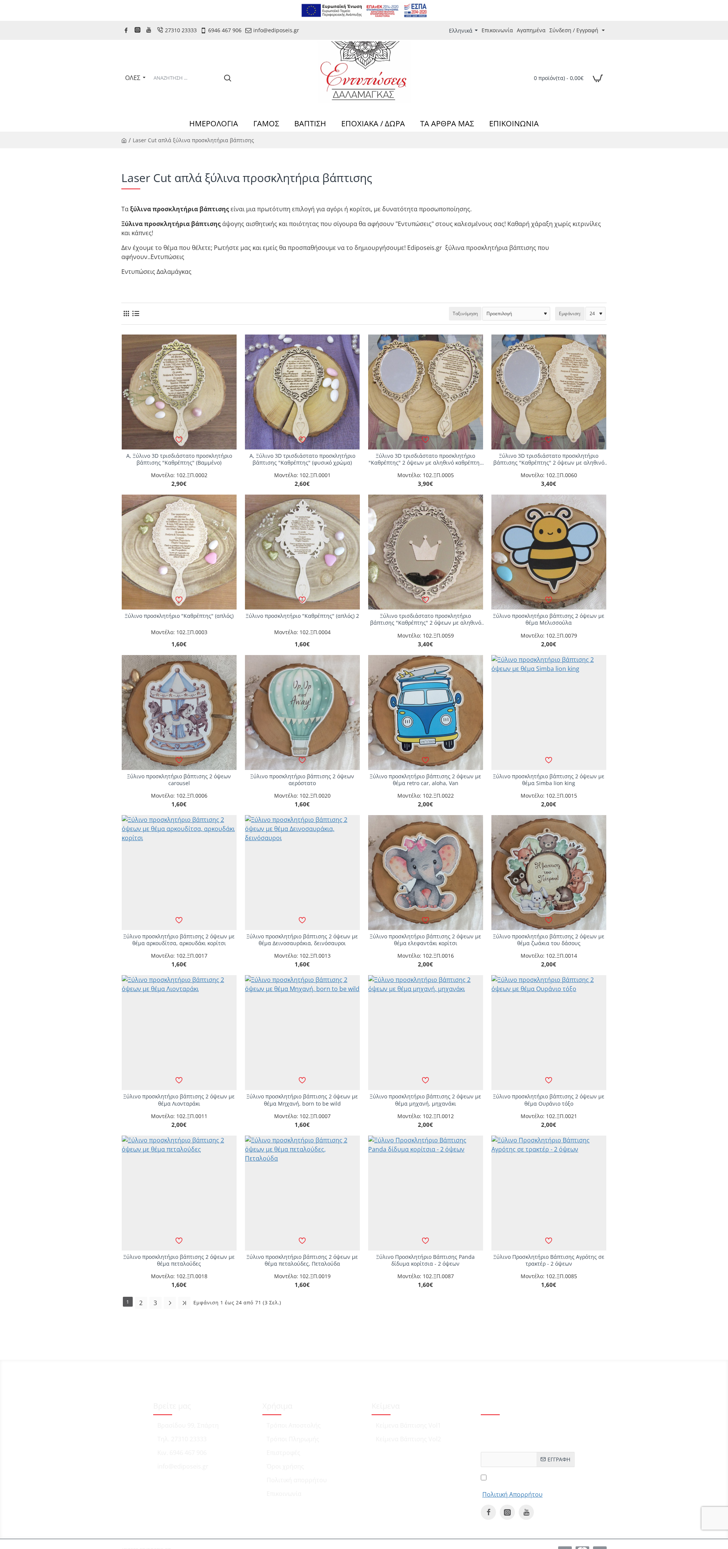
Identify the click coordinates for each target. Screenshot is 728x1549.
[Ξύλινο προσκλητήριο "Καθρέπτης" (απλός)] (179, 552)
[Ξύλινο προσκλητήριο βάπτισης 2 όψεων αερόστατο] (302, 712)
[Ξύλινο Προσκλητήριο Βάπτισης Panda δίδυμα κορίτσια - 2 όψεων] (425, 1193)
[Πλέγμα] (126, 313)
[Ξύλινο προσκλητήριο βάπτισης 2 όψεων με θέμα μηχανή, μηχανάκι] (425, 1032)
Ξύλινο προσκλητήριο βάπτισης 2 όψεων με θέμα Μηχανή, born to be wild (302, 1100)
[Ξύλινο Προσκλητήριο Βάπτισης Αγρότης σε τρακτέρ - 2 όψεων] (548, 1193)
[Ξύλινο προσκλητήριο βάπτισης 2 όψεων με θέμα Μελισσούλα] (548, 552)
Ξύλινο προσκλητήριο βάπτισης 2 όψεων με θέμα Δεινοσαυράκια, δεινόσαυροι (302, 940)
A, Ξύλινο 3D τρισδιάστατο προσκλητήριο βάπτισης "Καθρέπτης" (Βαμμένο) (179, 459)
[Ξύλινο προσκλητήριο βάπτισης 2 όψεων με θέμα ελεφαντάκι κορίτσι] (425, 872)
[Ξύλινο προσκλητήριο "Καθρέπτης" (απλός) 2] (302, 552)
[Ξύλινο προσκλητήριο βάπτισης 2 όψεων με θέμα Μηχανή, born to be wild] (302, 1032)
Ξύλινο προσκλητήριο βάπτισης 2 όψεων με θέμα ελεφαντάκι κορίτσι (425, 940)
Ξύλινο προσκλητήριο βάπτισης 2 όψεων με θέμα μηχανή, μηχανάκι (425, 1100)
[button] (179, 439)
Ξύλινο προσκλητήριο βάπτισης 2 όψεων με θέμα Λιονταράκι (179, 1100)
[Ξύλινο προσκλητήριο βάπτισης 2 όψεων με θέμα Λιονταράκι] (179, 1032)
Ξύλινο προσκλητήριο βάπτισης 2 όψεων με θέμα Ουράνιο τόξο (548, 1100)
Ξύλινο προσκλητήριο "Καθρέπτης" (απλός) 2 (302, 616)
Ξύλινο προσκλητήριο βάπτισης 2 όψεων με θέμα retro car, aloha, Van (425, 780)
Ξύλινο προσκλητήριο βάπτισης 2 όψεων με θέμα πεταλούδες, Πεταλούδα (302, 1260)
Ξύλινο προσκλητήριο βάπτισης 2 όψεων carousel (179, 780)
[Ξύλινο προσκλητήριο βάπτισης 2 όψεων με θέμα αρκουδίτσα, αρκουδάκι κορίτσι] (179, 872)
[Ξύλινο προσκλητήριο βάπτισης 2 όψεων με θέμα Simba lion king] (548, 712)
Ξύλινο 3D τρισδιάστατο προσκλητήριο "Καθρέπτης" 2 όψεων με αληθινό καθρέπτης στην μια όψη (425, 459)
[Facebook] (127, 30)
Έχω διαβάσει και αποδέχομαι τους (512, 1485)
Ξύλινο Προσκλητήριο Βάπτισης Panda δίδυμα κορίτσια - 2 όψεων (425, 1260)
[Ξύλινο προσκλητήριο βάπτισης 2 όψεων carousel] (179, 712)
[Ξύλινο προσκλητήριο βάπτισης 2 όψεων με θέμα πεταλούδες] (179, 1193)
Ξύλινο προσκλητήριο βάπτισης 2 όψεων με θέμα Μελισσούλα (548, 619)
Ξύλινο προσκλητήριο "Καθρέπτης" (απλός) (179, 616)
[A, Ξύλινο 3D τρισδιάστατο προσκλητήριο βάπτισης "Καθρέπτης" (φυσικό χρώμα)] (302, 392)
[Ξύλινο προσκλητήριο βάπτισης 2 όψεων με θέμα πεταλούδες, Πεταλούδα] (302, 1193)
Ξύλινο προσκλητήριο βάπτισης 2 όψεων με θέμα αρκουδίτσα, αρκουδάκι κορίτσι (179, 940)
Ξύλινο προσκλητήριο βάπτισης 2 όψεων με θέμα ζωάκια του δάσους (548, 940)
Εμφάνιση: (570, 313)
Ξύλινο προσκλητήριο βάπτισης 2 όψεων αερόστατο (302, 780)
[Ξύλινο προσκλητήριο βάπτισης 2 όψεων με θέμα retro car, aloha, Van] (425, 712)
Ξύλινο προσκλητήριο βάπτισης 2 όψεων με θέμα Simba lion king (548, 780)
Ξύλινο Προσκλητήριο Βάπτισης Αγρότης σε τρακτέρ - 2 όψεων (548, 1260)
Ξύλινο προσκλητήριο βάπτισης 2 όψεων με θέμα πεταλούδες (179, 1260)
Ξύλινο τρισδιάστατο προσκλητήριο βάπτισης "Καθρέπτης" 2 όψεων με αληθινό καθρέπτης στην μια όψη (425, 620)
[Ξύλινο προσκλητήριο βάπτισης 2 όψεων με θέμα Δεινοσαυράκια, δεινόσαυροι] (302, 872)
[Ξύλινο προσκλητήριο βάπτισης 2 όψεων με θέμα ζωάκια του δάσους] (548, 872)
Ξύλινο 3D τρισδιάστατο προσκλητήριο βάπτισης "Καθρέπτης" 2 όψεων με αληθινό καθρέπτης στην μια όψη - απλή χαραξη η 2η (548, 459)
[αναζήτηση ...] (227, 77)
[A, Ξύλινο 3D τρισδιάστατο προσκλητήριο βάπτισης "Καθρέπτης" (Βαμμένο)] (179, 392)
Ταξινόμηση (465, 313)
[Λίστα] (135, 313)
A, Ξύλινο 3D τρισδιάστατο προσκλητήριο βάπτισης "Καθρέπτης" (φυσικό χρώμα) (302, 459)
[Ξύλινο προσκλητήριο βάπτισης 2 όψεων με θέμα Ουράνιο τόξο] (548, 1032)
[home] (124, 140)
